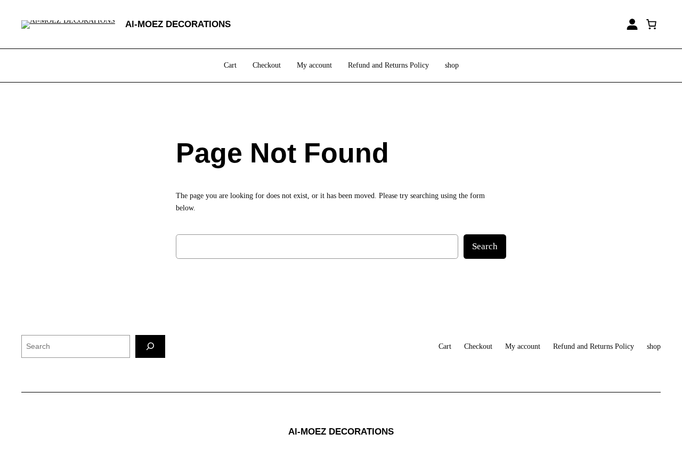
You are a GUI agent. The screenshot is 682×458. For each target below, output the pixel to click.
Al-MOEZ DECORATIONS (178, 24)
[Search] (150, 346)
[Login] (632, 24)
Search (485, 246)
